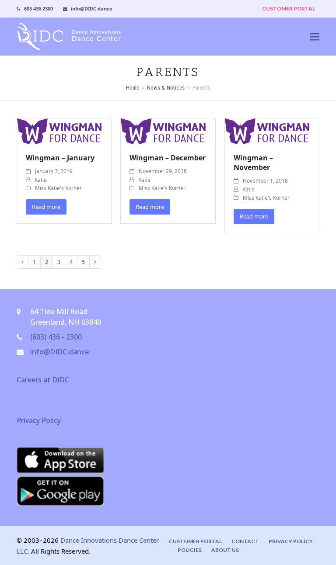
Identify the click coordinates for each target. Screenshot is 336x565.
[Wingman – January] (64, 131)
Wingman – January (60, 158)
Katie (41, 180)
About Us (225, 550)
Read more (46, 207)
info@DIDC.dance (59, 352)
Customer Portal (195, 541)
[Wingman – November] (272, 131)
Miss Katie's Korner (58, 188)
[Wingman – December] (168, 131)
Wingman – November (253, 162)
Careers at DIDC (43, 380)
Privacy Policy (39, 420)
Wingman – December (168, 158)
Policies (190, 550)
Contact (245, 541)
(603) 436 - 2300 (56, 337)
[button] (314, 36)
